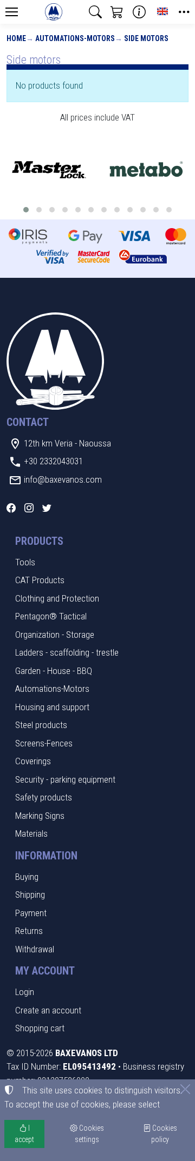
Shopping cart (39, 1028)
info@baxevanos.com (63, 479)
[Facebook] (11, 508)
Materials (31, 833)
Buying (26, 876)
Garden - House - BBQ (53, 670)
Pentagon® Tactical (51, 616)
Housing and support (52, 707)
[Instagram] (29, 508)
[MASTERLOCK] (49, 170)
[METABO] (146, 170)
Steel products (41, 724)
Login (24, 991)
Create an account (48, 1010)
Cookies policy (164, 1134)
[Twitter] (46, 508)
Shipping (30, 894)
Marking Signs (39, 815)
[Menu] (11, 12)
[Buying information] (139, 12)
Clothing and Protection (57, 598)
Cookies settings (89, 1134)
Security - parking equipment (65, 779)
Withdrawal (34, 949)
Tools (25, 562)
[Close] (185, 1089)
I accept (24, 1134)
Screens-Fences (44, 743)
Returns (29, 930)
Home (16, 38)
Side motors (146, 38)
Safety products (43, 797)
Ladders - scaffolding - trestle (67, 652)
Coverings (33, 761)
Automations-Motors (75, 38)
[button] (95, 12)
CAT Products (39, 580)
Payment (31, 913)
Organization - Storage (54, 634)
